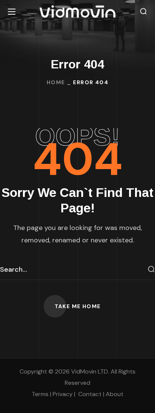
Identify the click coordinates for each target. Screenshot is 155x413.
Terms (40, 394)
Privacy (63, 394)
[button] (143, 11)
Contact (90, 394)
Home (56, 82)
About (114, 394)
